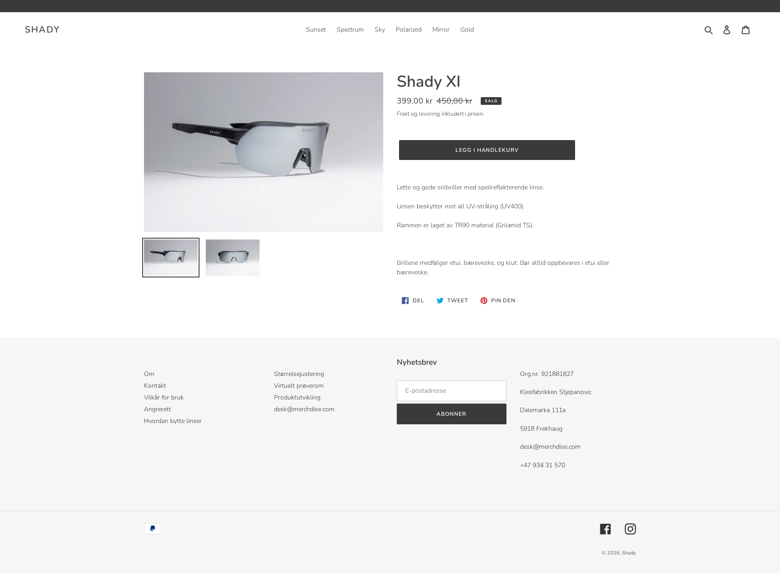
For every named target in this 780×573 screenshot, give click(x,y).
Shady (42, 29)
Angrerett (157, 409)
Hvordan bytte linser (173, 421)
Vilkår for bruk (164, 397)
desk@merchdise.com (304, 409)
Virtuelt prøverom (299, 385)
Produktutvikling (297, 397)
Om (149, 374)
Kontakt (155, 385)
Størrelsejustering (299, 374)
